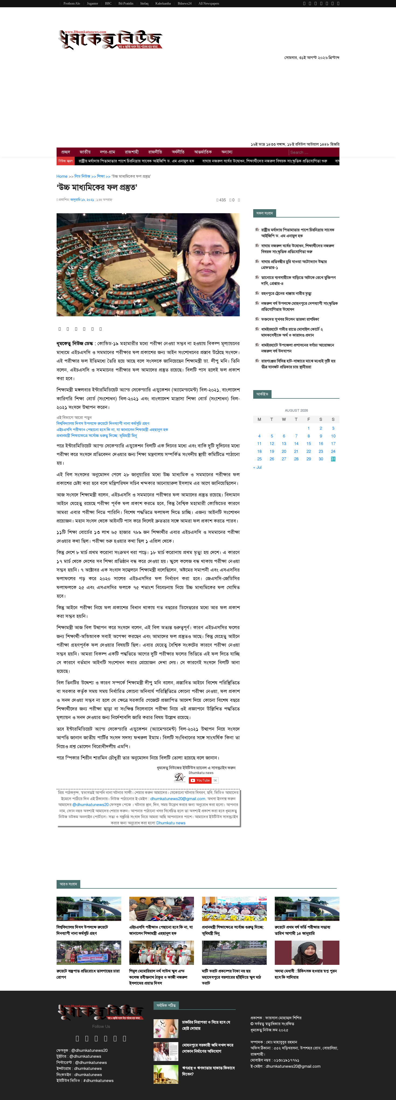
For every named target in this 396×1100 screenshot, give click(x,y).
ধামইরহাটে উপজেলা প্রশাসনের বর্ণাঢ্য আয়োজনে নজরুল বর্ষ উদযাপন (297, 348)
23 (321, 451)
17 (333, 443)
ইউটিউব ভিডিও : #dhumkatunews (85, 1080)
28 (296, 459)
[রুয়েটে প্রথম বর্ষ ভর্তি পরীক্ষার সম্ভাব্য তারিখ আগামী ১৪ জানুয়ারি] (307, 908)
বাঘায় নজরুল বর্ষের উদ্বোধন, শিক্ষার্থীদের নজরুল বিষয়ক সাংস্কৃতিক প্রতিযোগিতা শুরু (264, 161)
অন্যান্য (226, 152)
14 (296, 443)
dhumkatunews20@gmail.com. (178, 798)
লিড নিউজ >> (86, 176)
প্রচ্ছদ (65, 152)
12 (272, 443)
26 (272, 459)
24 (333, 451)
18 (259, 451)
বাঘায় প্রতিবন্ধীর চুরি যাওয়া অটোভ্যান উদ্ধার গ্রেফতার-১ (294, 264)
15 (309, 443)
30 (321, 459)
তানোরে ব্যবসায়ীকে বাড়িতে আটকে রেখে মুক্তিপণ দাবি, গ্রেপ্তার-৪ (298, 280)
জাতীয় (85, 152)
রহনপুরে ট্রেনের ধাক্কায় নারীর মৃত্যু (286, 293)
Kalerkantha (163, 3)
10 (333, 436)
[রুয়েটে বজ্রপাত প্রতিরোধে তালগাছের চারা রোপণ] (89, 952)
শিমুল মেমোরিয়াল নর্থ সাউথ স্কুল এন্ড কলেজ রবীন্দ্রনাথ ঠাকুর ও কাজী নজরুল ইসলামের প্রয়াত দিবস (158, 977)
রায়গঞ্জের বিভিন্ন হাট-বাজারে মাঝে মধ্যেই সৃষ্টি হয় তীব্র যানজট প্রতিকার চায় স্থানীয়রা (298, 364)
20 (284, 451)
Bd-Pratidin (126, 3)
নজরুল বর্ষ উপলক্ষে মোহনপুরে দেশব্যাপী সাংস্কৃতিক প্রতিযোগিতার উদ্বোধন (299, 306)
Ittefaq (144, 3)
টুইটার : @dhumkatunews (79, 1056)
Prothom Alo (72, 3)
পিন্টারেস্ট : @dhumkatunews (82, 1062)
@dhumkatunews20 (90, 804)
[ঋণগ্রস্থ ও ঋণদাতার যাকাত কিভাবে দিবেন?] (166, 1074)
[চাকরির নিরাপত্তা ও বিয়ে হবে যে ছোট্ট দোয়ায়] (166, 1028)
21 (296, 451)
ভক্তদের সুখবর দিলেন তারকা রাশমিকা (290, 319)
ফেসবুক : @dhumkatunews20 (82, 1050)
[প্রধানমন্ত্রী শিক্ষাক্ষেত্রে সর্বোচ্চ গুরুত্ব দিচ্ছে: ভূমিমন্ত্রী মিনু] (234, 908)
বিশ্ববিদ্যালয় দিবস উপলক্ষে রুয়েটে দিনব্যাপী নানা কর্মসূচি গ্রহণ (103, 423)
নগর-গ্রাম (107, 152)
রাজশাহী (132, 152)
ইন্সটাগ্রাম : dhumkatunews (79, 1068)
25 (259, 459)
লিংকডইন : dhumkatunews (79, 1074)
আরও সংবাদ (68, 884)
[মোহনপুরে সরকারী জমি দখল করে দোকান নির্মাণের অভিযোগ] (166, 1051)
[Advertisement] (198, 101)
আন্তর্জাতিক (203, 152)
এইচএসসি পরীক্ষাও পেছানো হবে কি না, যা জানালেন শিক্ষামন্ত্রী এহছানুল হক (112, 429)
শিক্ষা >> (104, 176)
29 (309, 459)
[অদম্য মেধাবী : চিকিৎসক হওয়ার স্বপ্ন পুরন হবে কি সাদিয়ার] (307, 952)
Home (62, 176)
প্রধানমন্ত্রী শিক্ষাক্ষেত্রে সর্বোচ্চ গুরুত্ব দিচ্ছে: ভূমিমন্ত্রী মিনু (97, 435)
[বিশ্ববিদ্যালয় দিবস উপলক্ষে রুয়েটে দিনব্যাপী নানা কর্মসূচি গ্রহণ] (89, 908)
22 (309, 451)
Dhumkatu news (171, 823)
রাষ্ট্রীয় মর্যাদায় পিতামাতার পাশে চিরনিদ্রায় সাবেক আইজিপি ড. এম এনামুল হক (136, 161)
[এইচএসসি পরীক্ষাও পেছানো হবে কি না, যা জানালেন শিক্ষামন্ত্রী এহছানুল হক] (161, 908)
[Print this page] (239, 200)
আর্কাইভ (262, 394)
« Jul (257, 467)
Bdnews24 (185, 3)
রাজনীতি (155, 152)
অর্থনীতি (178, 152)
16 (321, 443)
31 (333, 459)
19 (272, 451)
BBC (108, 3)
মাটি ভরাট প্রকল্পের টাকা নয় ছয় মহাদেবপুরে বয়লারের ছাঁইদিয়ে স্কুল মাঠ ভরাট (231, 977)
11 (259, 443)
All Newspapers (209, 3)
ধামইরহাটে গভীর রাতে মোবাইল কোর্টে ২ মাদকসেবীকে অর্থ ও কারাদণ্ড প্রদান (292, 332)
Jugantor (92, 3)
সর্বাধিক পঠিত (166, 1005)
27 (284, 459)
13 (284, 443)
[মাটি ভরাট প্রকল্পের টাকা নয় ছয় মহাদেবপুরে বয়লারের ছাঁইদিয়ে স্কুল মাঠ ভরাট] (234, 952)
